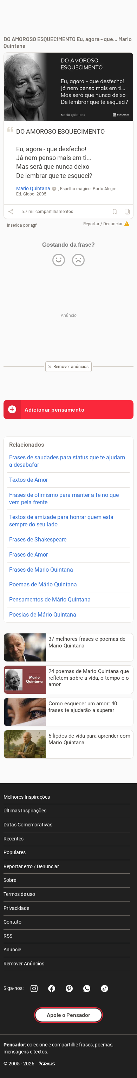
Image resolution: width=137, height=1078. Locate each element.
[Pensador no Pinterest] (69, 988)
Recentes (14, 838)
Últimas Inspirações (25, 810)
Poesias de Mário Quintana (42, 614)
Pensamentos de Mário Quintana (50, 599)
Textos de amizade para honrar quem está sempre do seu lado (61, 521)
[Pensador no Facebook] (52, 988)
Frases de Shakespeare (37, 539)
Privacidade (16, 908)
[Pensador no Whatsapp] (87, 988)
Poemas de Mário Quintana (43, 584)
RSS (8, 936)
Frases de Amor (28, 554)
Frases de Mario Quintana (41, 569)
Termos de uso (19, 894)
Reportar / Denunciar (103, 223)
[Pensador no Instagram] (34, 988)
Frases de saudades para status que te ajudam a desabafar (67, 461)
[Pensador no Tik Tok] (104, 988)
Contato (12, 922)
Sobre (10, 880)
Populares (15, 852)
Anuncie (12, 949)
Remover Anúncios (24, 963)
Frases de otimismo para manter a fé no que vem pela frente (64, 499)
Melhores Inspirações (27, 797)
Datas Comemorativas (28, 824)
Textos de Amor (28, 480)
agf (34, 225)
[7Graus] (47, 1063)
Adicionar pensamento (54, 409)
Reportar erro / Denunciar (31, 866)
